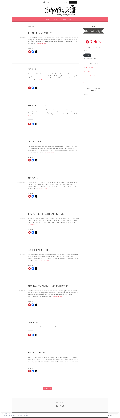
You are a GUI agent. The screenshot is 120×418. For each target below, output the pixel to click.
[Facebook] (87, 42)
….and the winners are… (39, 249)
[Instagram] (91, 42)
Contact (71, 19)
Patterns (63, 19)
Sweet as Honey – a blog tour (90, 75)
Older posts (47, 388)
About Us (54, 19)
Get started (73, 2)
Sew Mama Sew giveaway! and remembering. (48, 286)
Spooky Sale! (34, 177)
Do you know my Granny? (40, 33)
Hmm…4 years (86, 71)
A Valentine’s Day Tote (88, 67)
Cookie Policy (28, 415)
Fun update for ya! (37, 352)
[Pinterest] (96, 42)
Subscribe (87, 55)
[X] (100, 42)
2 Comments (22, 218)
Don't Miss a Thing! (93, 48)
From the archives (37, 105)
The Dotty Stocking (37, 141)
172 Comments (22, 290)
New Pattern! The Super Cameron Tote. (46, 213)
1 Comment (22, 37)
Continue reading (41, 43)
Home (47, 19)
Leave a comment (21, 73)
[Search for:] (93, 94)
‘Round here (34, 69)
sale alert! (33, 322)
